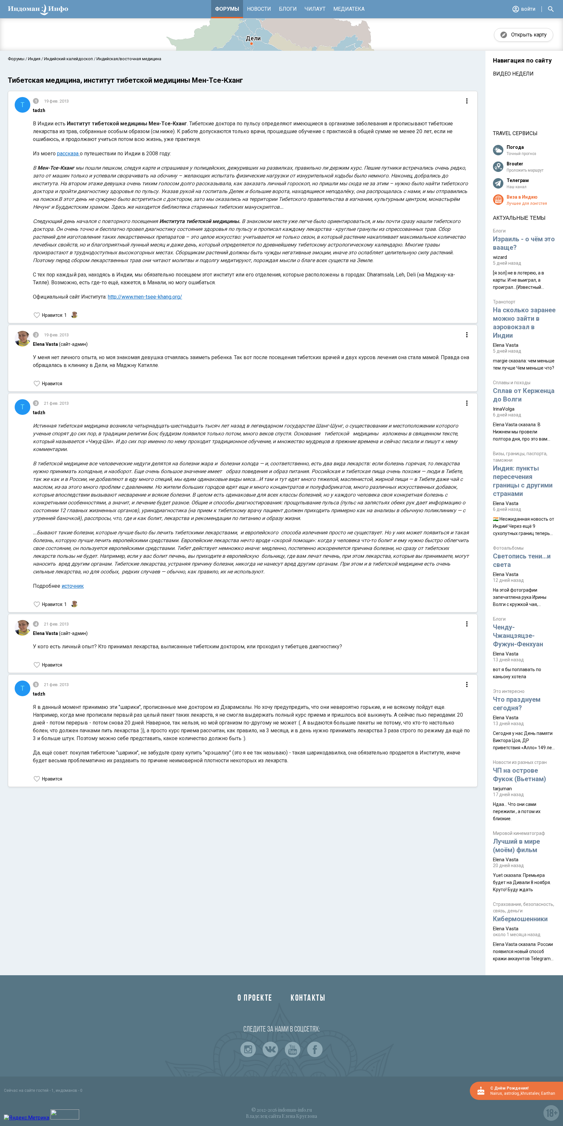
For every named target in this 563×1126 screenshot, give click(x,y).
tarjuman (502, 789)
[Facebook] (315, 1049)
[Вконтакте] (270, 1049)
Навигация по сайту (522, 60)
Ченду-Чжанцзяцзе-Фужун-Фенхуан (518, 635)
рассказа (68, 153)
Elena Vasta (505, 345)
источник (73, 586)
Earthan (548, 1093)
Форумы (227, 9)
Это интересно (509, 691)
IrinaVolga (503, 409)
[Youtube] (292, 1049)
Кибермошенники (520, 919)
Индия (34, 58)
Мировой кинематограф (519, 833)
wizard (500, 257)
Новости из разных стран (520, 762)
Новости (259, 9)
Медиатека (349, 9)
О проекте (255, 998)
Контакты (308, 998)
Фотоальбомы (508, 548)
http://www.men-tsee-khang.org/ (145, 297)
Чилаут (315, 9)
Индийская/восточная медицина (128, 58)
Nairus (496, 1093)
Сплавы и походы (511, 382)
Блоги (288, 9)
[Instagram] (248, 1049)
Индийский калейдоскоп (68, 58)
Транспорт (504, 301)
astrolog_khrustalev (521, 1093)
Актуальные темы (519, 218)
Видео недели (513, 74)
